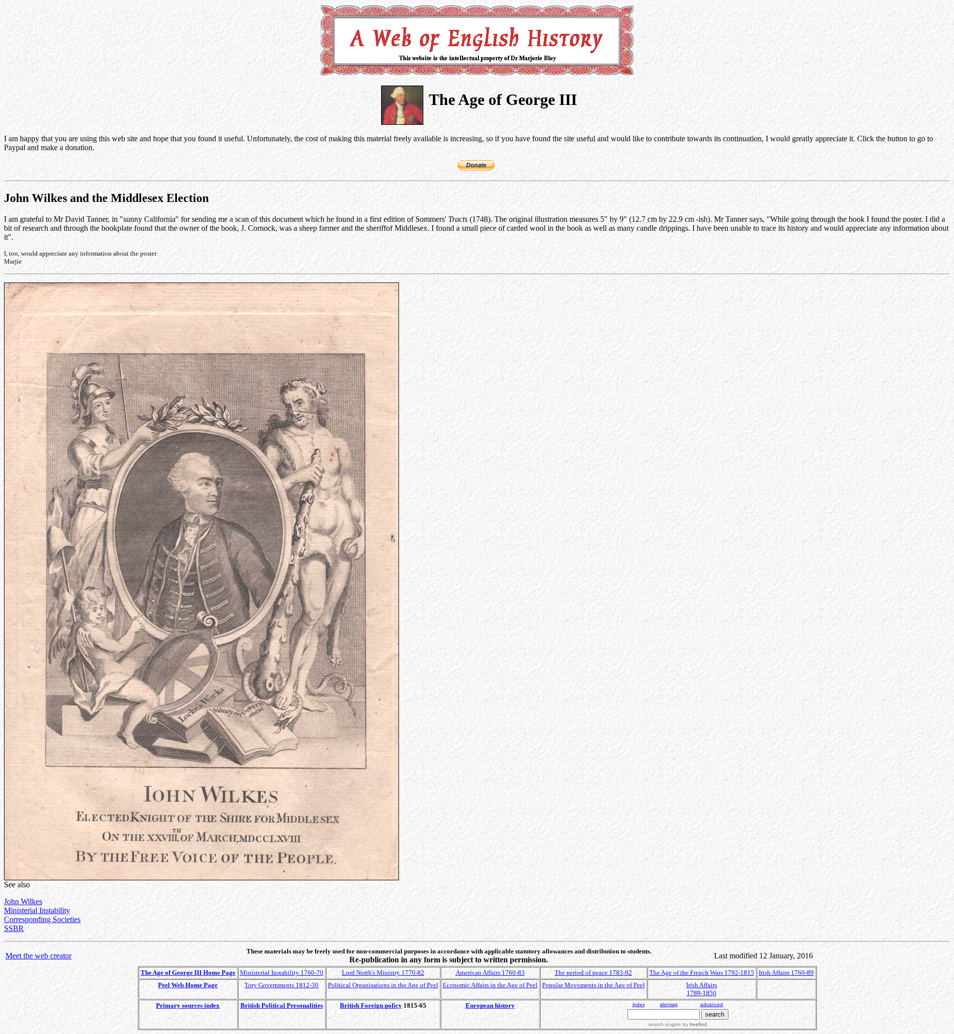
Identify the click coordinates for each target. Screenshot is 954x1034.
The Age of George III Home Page (188, 972)
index (639, 1004)
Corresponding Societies (42, 919)
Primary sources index (188, 1005)
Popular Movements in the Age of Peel (593, 985)
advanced (711, 1004)
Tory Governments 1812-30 (281, 985)
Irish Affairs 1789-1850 (701, 989)
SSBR (14, 928)
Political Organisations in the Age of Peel (383, 985)
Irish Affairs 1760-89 (786, 972)
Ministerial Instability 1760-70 (281, 972)
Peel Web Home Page (188, 985)
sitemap (669, 1004)
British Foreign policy (371, 1005)
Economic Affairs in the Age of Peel (490, 985)
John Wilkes (23, 901)
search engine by (677, 1024)
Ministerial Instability (37, 910)
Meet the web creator (38, 955)
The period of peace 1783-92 (593, 972)
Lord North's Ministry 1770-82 (383, 972)
